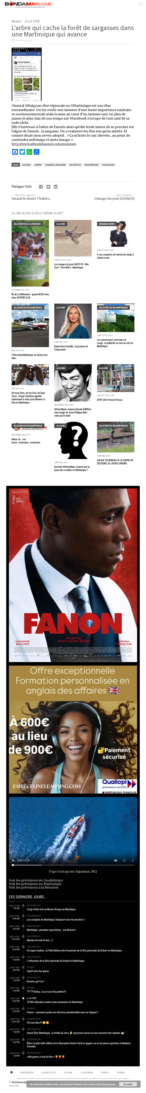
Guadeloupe (48, 1072)
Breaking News (107, 224)
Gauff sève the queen (38, 971)
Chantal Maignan (55, 165)
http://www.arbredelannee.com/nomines (44, 144)
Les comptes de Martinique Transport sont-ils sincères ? (56, 919)
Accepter (128, 1084)
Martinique (91, 165)
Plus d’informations (106, 1084)
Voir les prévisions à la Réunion (34, 887)
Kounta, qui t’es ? (36, 981)
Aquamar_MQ (86, 871)
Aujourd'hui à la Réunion (27, 224)
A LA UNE (32, 21)
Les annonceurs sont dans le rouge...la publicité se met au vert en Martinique (115, 343)
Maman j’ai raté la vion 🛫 (40, 940)
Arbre (37, 165)
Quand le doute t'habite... (31, 198)
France (31, 1008)
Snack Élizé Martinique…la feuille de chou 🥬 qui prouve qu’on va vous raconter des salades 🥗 (75, 1033)
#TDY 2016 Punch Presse (109, 399)
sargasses (108, 165)
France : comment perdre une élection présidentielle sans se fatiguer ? (62, 1012)
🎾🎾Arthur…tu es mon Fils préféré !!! (46, 991)
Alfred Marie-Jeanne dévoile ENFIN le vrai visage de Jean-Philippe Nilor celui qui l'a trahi (72, 412)
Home (16, 21)
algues (26, 165)
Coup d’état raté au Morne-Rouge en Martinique (51, 909)
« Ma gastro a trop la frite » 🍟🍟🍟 (46, 1056)
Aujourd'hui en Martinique (28, 307)
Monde (31, 967)
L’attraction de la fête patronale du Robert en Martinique (55, 960)
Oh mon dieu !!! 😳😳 (38, 1022)
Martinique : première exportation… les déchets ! (51, 930)
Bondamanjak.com (23, 1082)
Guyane (68, 1072)
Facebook (75, 165)
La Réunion (86, 1072)
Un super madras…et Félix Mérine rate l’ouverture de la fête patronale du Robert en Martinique (74, 950)
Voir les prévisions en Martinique (35, 884)
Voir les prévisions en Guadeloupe (36, 880)
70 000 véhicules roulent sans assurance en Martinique (55, 1002)
